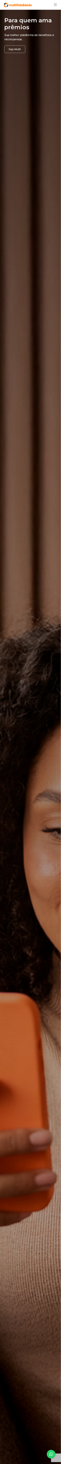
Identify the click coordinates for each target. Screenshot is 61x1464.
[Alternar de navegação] (54, 4)
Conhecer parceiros (20, 60)
